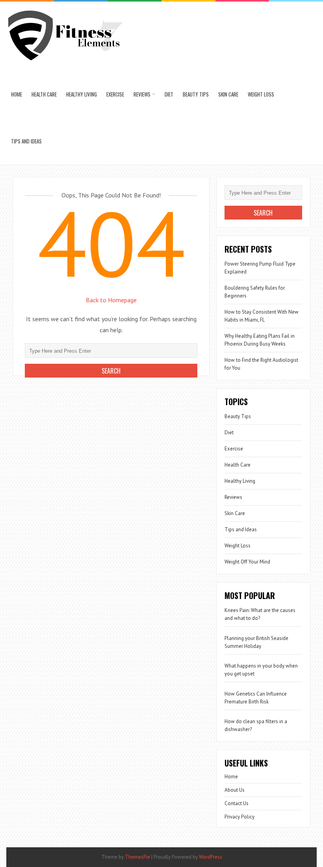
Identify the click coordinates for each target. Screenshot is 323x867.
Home (16, 94)
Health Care (44, 94)
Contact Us (237, 803)
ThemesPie (137, 857)
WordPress (210, 857)
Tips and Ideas (26, 141)
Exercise (115, 94)
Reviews (142, 94)
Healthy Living (81, 94)
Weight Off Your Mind (247, 561)
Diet (169, 94)
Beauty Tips (196, 94)
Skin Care (228, 94)
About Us (235, 790)
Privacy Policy (239, 816)
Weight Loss (261, 94)
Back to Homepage (111, 300)
